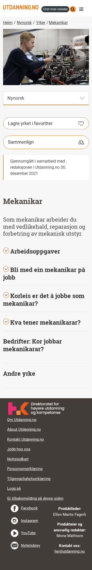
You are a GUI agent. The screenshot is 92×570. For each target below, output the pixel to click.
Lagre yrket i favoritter (30, 123)
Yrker (40, 22)
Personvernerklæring (24, 468)
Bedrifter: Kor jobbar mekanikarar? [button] (32, 345)
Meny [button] (82, 9)
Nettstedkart (18, 459)
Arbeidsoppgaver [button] (35, 251)
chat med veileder (55, 9)
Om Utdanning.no (22, 419)
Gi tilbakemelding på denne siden (35, 498)
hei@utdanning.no (69, 551)
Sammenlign (21, 142)
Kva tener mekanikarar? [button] (45, 322)
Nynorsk (24, 22)
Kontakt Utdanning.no (25, 439)
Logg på (14, 488)
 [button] (46, 398)
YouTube (28, 533)
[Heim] (20, 7)
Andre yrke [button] (19, 373)
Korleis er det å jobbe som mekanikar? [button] (43, 299)
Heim (8, 22)
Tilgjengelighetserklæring (28, 478)
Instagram (29, 520)
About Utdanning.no (24, 429)
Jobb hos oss (18, 449)
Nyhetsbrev (30, 545)
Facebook (29, 508)
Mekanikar (58, 22)
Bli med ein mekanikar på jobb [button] (44, 273)
